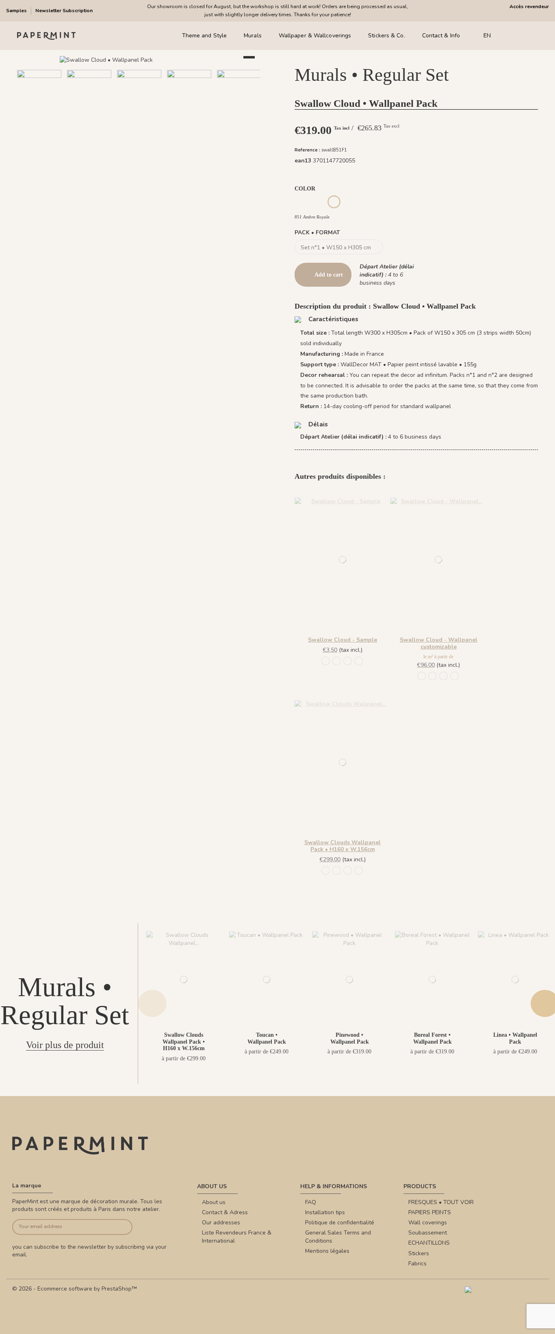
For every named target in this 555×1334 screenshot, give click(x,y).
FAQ (310, 1202)
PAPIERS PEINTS (429, 1212)
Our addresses (221, 1222)
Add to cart (328, 275)
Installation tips (325, 1212)
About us (213, 1202)
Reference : (307, 150)
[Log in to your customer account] (522, 36)
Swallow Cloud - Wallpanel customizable (438, 643)
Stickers (418, 1253)
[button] (110, 132)
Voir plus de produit (65, 1045)
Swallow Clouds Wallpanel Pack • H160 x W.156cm (342, 846)
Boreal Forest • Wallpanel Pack (432, 1038)
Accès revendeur (529, 6)
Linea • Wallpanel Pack (515, 1038)
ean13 (303, 160)
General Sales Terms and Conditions (338, 1237)
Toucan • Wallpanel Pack (266, 1038)
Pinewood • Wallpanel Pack (349, 1038)
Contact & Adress (225, 1212)
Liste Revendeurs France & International (236, 1237)
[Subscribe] (120, 1227)
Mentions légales (327, 1251)
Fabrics (417, 1263)
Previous (152, 1003)
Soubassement (427, 1233)
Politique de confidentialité (339, 1222)
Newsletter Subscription (64, 10)
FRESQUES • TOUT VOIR (441, 1202)
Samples (17, 10)
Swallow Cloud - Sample (342, 640)
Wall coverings (427, 1222)
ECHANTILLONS (429, 1243)
